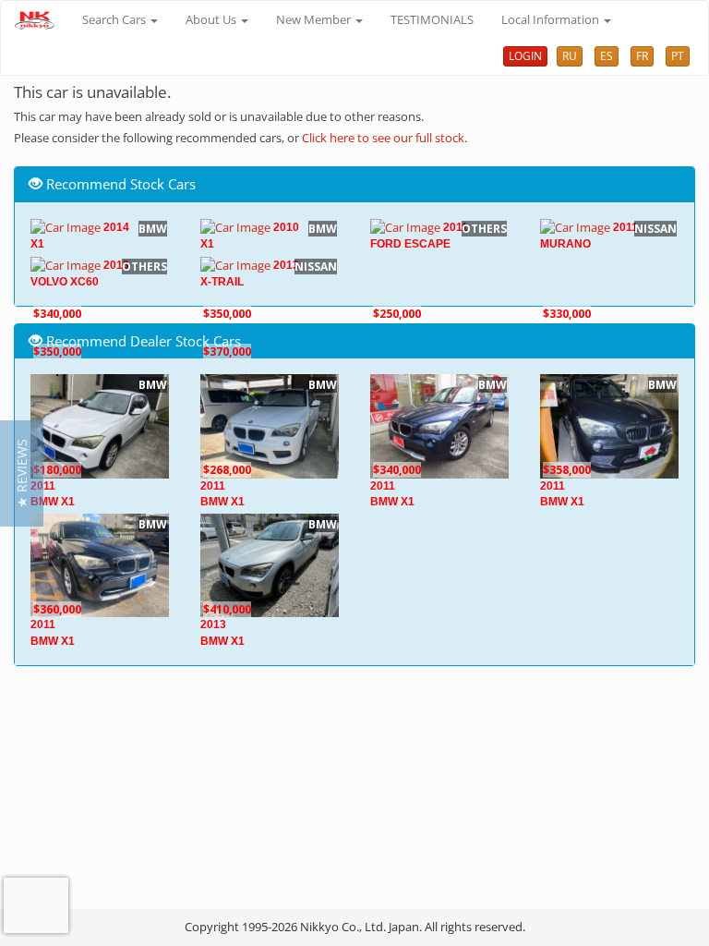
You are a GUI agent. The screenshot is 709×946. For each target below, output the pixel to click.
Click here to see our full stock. (384, 137)
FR (642, 56)
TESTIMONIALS (432, 19)
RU (569, 56)
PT (677, 56)
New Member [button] (315, 19)
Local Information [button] (551, 19)
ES (606, 56)
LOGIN (525, 56)
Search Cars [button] (115, 19)
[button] (21, 473)
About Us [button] (212, 19)
